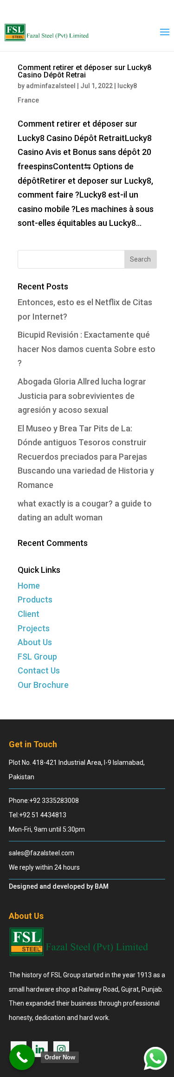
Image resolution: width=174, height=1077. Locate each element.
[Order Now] (22, 1057)
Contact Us (39, 670)
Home (29, 585)
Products (35, 599)
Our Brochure (43, 685)
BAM (102, 886)
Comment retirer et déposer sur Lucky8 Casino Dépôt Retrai (84, 71)
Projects (34, 628)
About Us (35, 642)
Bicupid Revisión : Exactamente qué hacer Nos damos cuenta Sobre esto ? (86, 349)
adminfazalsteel (51, 86)
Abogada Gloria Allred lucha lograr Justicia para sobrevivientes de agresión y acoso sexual (82, 396)
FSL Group (37, 656)
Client (28, 614)
